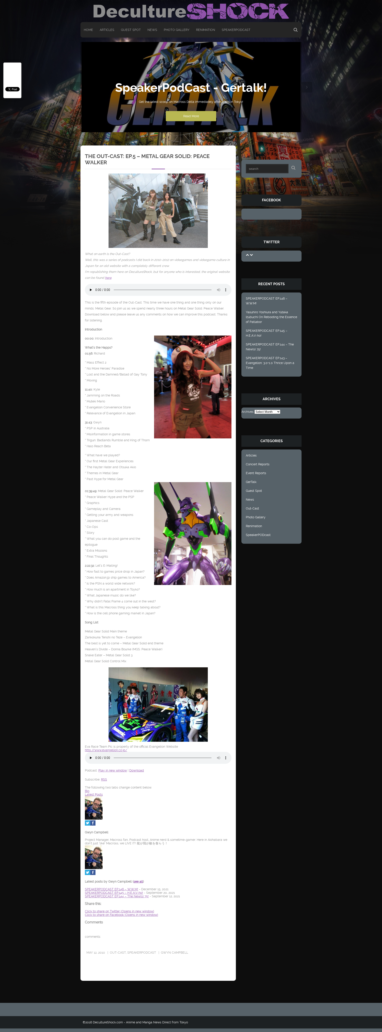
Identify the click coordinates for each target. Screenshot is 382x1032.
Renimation (205, 30)
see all (138, 881)
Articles (107, 30)
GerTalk (251, 482)
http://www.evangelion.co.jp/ (106, 750)
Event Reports (256, 473)
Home (88, 30)
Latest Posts (94, 794)
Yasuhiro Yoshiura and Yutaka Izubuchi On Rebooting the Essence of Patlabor (271, 317)
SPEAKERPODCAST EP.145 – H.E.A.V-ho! (266, 333)
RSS (104, 779)
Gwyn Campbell (174, 952)
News (152, 30)
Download (136, 770)
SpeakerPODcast (236, 30)
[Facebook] (93, 824)
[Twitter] (87, 824)
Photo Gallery (176, 30)
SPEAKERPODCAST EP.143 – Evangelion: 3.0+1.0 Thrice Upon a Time (270, 363)
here (108, 277)
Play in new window (112, 770)
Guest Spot (131, 30)
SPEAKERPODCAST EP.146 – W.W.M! (266, 301)
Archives (247, 411)
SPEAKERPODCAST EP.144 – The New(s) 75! (270, 347)
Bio (87, 791)
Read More (191, 116)
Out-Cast (252, 508)
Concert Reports (257, 464)
